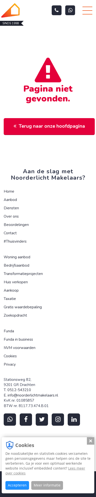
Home (9, 191)
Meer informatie (47, 485)
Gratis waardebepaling (23, 307)
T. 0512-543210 (17, 389)
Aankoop (11, 290)
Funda (9, 331)
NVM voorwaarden (19, 347)
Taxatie (10, 298)
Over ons (11, 216)
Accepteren (17, 485)
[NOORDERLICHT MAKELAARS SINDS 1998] (10, 10)
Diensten (11, 208)
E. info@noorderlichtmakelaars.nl (31, 395)
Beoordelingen (16, 224)
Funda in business (18, 339)
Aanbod (10, 199)
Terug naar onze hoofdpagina (52, 126)
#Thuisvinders (15, 241)
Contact (10, 233)
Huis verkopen (16, 282)
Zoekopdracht (15, 315)
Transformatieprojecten (23, 273)
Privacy (10, 364)
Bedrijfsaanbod (16, 265)
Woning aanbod (17, 257)
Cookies (10, 356)
